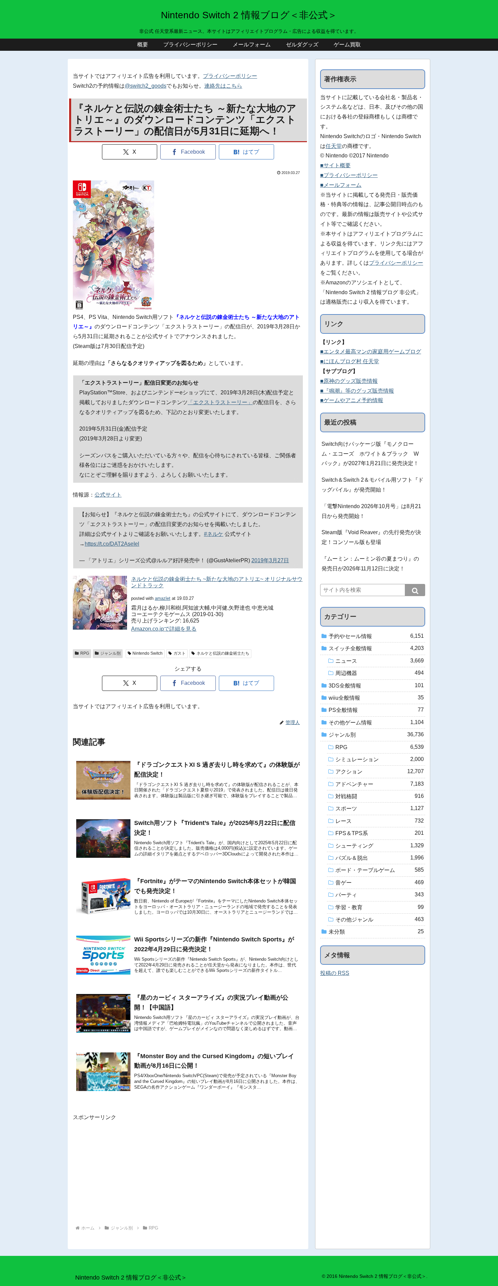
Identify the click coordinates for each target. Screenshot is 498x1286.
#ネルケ (213, 534)
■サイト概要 (335, 165)
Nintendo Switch (147, 653)
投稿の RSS (334, 973)
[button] (415, 590)
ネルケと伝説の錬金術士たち (222, 653)
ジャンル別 (110, 653)
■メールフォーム (340, 185)
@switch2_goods (145, 86)
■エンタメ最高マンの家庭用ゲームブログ (370, 351)
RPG (84, 653)
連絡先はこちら (223, 86)
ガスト (179, 653)
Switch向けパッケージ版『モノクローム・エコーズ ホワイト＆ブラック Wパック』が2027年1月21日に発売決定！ (370, 453)
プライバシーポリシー (230, 76)
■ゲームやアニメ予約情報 (351, 400)
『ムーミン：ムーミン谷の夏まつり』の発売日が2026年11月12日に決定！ (370, 563)
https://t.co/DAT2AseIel (112, 544)
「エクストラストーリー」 (220, 402)
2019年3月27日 (270, 560)
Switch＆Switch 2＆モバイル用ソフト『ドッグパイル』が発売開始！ (372, 485)
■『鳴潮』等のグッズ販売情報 (357, 391)
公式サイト (108, 495)
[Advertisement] (188, 1169)
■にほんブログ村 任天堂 (349, 361)
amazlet (162, 598)
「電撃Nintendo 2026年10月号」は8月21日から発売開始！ (371, 511)
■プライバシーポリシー (349, 175)
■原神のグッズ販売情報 (349, 381)
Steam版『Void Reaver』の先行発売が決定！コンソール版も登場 (371, 537)
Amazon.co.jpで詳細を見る (163, 629)
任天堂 (334, 146)
